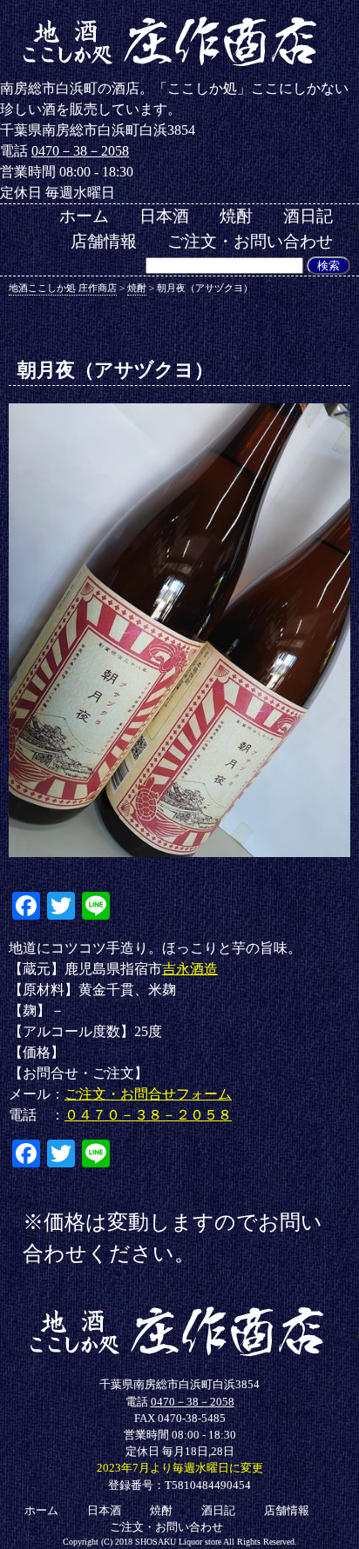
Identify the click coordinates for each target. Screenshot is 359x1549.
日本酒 (164, 216)
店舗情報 (104, 241)
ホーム (84, 216)
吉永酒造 (190, 968)
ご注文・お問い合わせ (250, 241)
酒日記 (308, 216)
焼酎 (236, 216)
